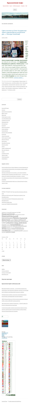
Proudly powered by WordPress (14, 401)
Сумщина (10, 222)
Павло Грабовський (6, 148)
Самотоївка (10, 221)
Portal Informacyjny (6, 198)
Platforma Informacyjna (7, 195)
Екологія (4, 125)
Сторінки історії (5, 153)
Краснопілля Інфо (15, 3)
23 (24, 245)
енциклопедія (12, 84)
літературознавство (20, 86)
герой (22, 224)
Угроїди (4, 224)
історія (12, 232)
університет (25, 230)
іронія (24, 84)
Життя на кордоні (6, 127)
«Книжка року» (8, 83)
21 (17, 245)
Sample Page (9, 202)
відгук (21, 83)
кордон (8, 227)
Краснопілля (8, 214)
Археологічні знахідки (7, 111)
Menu (15, 9)
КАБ (17, 212)
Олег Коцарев (8, 88)
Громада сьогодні (6, 120)
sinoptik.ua (4, 338)
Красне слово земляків (7, 132)
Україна (8, 224)
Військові (4, 115)
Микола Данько (5, 139)
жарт (21, 84)
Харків (12, 224)
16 (24, 244)
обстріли (4, 229)
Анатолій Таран (5, 108)
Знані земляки (15, 81)
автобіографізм (15, 83)
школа (8, 232)
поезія (14, 229)
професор (20, 88)
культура (12, 227)
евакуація (15, 226)
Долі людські (4, 124)
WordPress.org (5, 274)
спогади (12, 230)
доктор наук (9, 226)
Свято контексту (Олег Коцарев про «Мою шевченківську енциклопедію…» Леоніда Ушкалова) (14, 32)
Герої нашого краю (6, 117)
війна (17, 224)
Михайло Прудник (6, 143)
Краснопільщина (7, 218)
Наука (3, 146)
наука (22, 227)
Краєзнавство (5, 130)
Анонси (3, 110)
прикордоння (20, 229)
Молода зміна (5, 144)
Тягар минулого (5, 157)
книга (3, 86)
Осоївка (12, 220)
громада (4, 226)
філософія (4, 232)
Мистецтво (4, 141)
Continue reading (19, 77)
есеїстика (17, 84)
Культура (4, 134)
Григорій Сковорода (11, 212)
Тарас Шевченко (20, 222)
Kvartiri (3, 204)
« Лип (3, 251)
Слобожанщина (24, 221)
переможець (15, 88)
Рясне (6, 221)
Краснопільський (10, 216)
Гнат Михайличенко (6, 118)
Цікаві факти (4, 158)
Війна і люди (4, 113)
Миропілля (6, 220)
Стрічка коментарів (6, 272)
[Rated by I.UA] (5, 317)
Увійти (3, 269)
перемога (9, 229)
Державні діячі (5, 122)
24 (2, 247)
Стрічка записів (5, 271)
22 (20, 245)
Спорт (3, 151)
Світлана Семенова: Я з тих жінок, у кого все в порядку (14, 172)
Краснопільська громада (19, 214)
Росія (3, 221)
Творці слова (22, 81)
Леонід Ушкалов (8, 86)
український (18, 230)
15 (20, 244)
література (18, 227)
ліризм (14, 86)
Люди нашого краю (6, 137)
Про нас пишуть (5, 150)
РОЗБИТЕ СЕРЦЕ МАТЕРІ (11, 204)
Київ (19, 212)
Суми (3, 223)
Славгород (17, 221)
